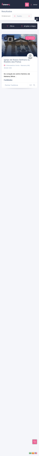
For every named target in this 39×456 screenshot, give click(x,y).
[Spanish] (33, 453)
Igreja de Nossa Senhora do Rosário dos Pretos (17, 60)
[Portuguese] (30, 453)
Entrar (35, 5)
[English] (36, 453)
